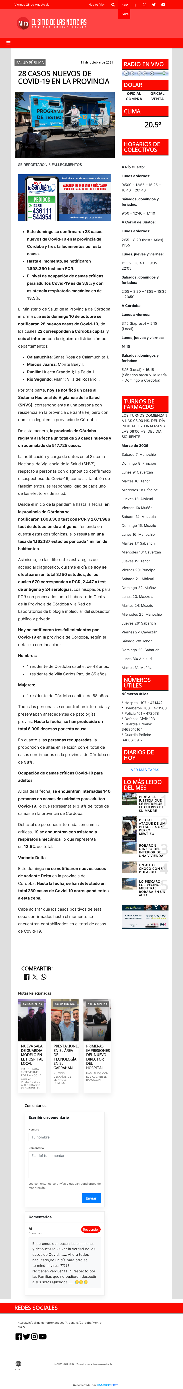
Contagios (73, 52)
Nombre (34, 1129)
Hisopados (97, 52)
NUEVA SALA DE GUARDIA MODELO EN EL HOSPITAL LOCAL (32, 1055)
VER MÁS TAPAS (145, 770)
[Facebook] (135, 4)
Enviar (91, 1198)
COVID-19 (50, 52)
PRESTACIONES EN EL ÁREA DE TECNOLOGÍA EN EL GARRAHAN (65, 1057)
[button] (113, 4)
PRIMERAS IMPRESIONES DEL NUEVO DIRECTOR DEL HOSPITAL (97, 1057)
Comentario (36, 1148)
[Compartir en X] (35, 977)
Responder (91, 1229)
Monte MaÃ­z (130, 52)
